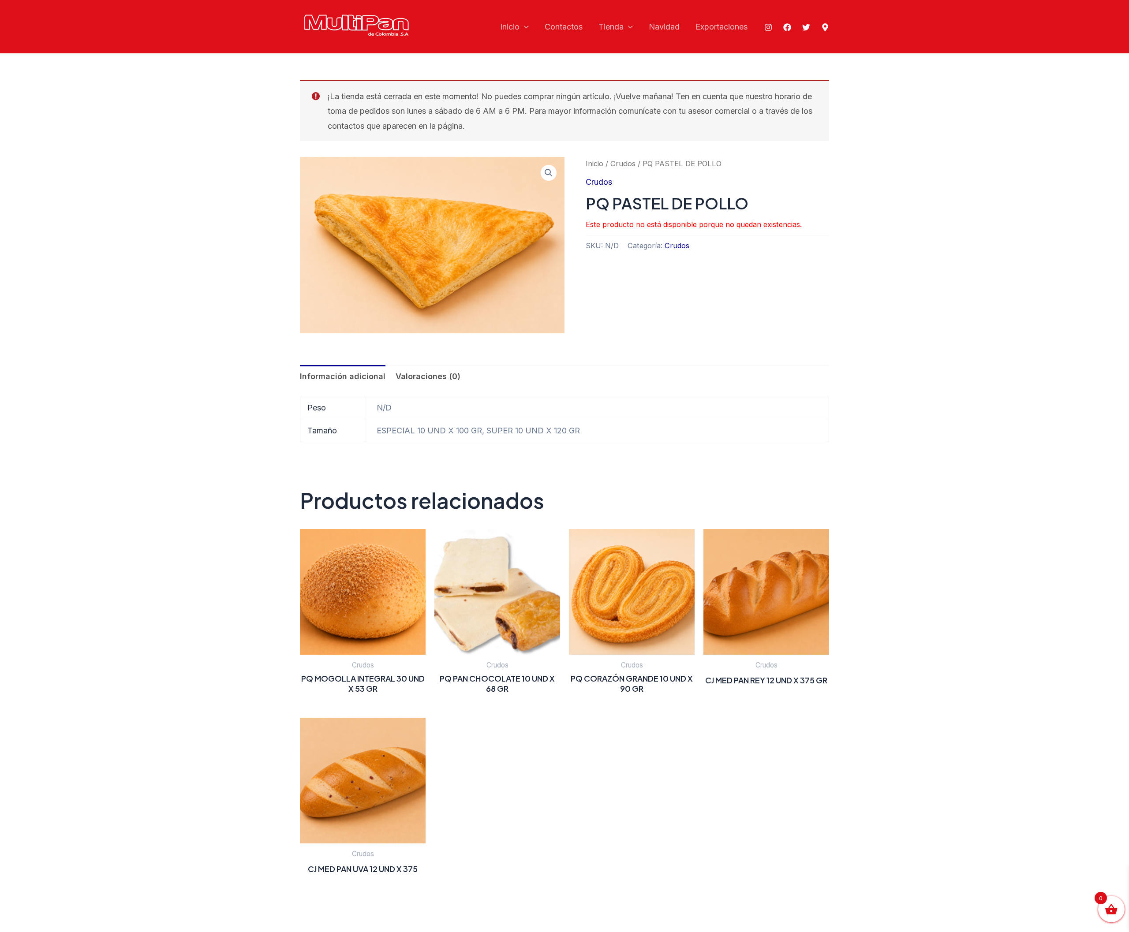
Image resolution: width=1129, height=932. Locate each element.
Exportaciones (721, 26)
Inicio (510, 26)
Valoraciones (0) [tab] (428, 376)
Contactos (564, 26)
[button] (524, 27)
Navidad (664, 26)
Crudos (623, 163)
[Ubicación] (825, 27)
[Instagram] (768, 27)
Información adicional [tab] (342, 376)
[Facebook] (787, 27)
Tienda (611, 26)
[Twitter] (806, 27)
